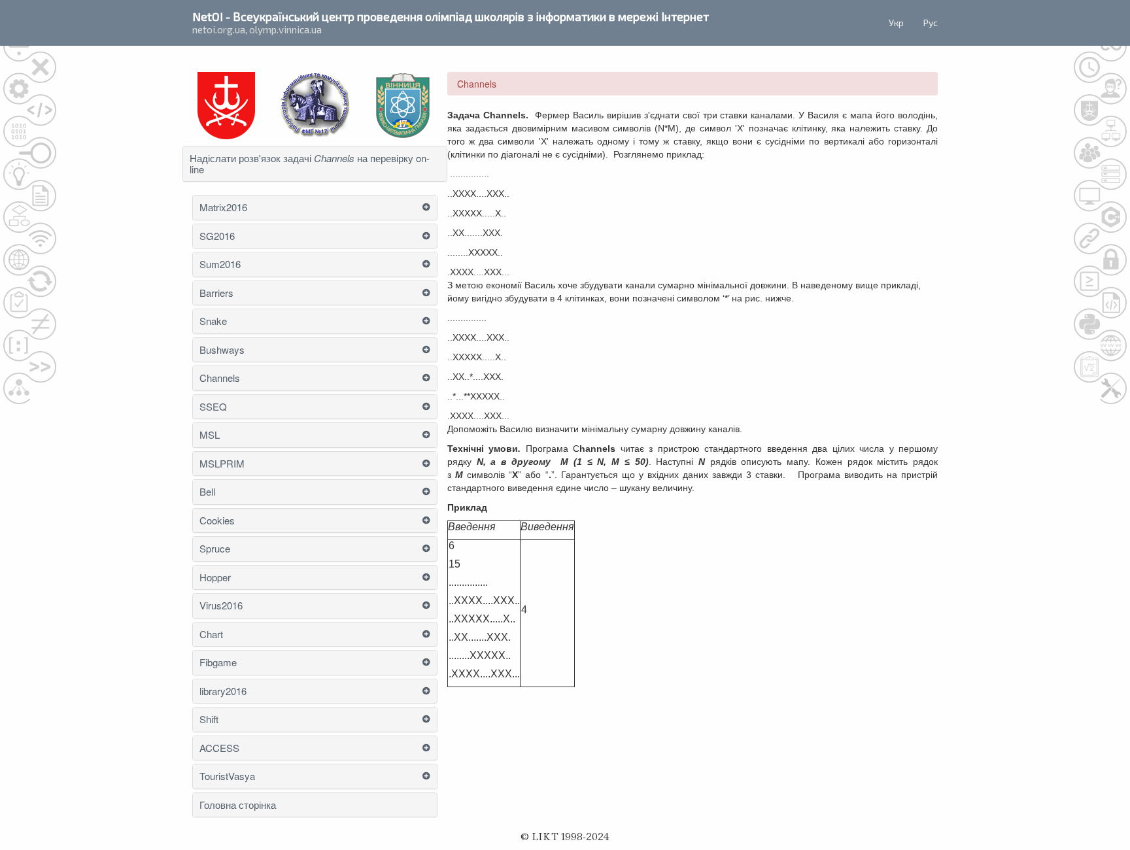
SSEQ (213, 407)
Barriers (216, 293)
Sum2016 (220, 264)
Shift (208, 719)
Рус (930, 22)
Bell (207, 492)
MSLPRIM (222, 463)
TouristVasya (227, 776)
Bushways (222, 350)
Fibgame (218, 662)
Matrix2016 (223, 207)
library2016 (223, 691)
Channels (219, 378)
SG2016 (217, 236)
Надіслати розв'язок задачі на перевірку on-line (310, 164)
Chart (211, 634)
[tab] (315, 163)
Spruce (214, 548)
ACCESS (219, 748)
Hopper (215, 577)
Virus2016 (221, 605)
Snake (213, 321)
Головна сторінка (237, 805)
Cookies (217, 520)
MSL (209, 435)
